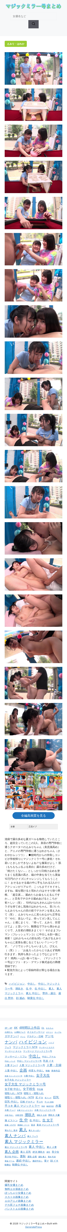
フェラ (8, 1047)
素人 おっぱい (34, 1130)
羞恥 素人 (42, 1157)
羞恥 (23, 1156)
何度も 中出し (36, 1070)
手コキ (39, 1101)
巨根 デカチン (27, 1101)
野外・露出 (49, 993)
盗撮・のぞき (10, 1125)
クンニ (22, 1036)
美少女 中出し (11, 1156)
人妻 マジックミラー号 (32, 1065)
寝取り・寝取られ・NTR (19, 1097)
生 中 (29, 988)
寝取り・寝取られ (34, 1093)
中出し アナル (49, 1056)
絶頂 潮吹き (39, 1152)
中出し (31, 983)
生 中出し (40, 988)
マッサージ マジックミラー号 (37, 1051)
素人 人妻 (52, 1147)
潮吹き (19, 988)
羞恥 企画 (32, 1156)
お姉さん (9, 1032)
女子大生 (43, 1075)
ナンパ (11, 1042)
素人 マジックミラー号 (16, 1147)
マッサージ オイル (13, 1051)
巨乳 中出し (12, 1101)
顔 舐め (20, 998)
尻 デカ (39, 1097)
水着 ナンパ (10, 1110)
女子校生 (29, 1089)
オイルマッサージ (36, 1032)
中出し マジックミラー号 (29, 1061)
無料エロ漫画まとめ (17, 1189)
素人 (51, 988)
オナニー (49, 1032)
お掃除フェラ (20, 1032)
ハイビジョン (17, 983)
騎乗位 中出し (35, 998)
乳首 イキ (48, 1060)
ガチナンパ (12, 1036)
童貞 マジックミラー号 (48, 1125)
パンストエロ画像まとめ (19, 1208)
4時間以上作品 (29, 1028)
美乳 (48, 1152)
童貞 (33, 1125)
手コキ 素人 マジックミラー (22, 1105)
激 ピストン (11, 1120)
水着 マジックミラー (25, 1110)
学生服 (40, 1089)
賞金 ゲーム (9, 1161)
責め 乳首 (52, 1157)
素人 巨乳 (25, 1151)
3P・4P (8, 1028)
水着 (58, 1106)
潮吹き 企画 (42, 1115)
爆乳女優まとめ (14, 1185)
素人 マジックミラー (24, 1141)
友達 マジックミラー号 (13, 1076)
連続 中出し (23, 1160)
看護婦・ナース (23, 1125)
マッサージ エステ (46, 1047)
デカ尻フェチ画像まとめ (19, 1204)
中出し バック (10, 1061)
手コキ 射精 (49, 1102)
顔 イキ (54, 1160)
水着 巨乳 (19, 1115)
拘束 (43, 1106)
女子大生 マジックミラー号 (25, 1084)
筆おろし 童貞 (11, 1130)
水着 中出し (9, 1115)
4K (16, 1027)
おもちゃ (49, 1028)
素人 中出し (33, 993)
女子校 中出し (13, 1089)
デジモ (49, 1036)
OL (42, 1028)
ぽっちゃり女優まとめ (18, 1192)
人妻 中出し (11, 1070)
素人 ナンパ (15, 1135)
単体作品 (55, 1070)
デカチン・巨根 (35, 1036)
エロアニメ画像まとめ (18, 1200)
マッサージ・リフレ (16, 1056)
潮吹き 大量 (54, 1115)
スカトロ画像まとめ (17, 1197)
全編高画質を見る (33, 815)
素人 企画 (12, 1152)
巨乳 (56, 1097)
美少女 (55, 1151)
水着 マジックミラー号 (44, 1110)
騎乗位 (8, 1164)
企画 (23, 1070)
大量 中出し (29, 1076)
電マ (46, 1160)
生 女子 (47, 1120)
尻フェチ (48, 1098)
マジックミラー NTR (25, 1047)
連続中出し (37, 1161)
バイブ (51, 1043)
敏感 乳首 (50, 1106)
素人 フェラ (32, 1136)
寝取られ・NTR (13, 1093)
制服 (48, 1070)
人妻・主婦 (54, 1065)
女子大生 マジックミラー (18, 1079)
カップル (58, 1032)
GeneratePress (33, 1226)
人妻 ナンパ (11, 1065)
